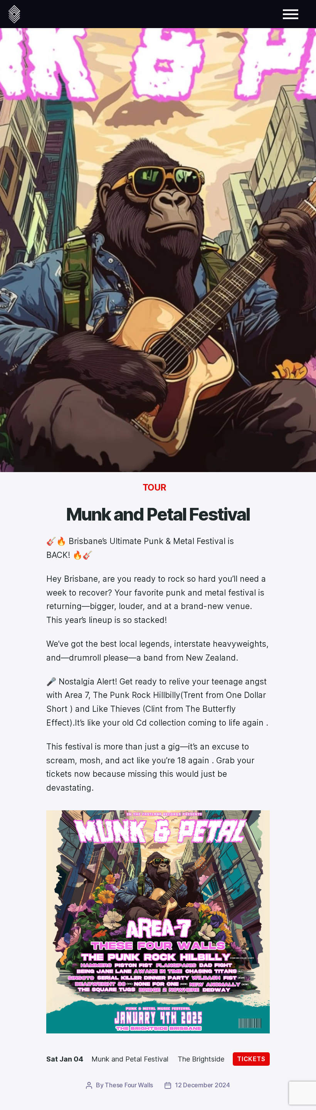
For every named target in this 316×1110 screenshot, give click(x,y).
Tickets (251, 1059)
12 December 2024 (202, 1085)
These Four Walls (129, 1085)
